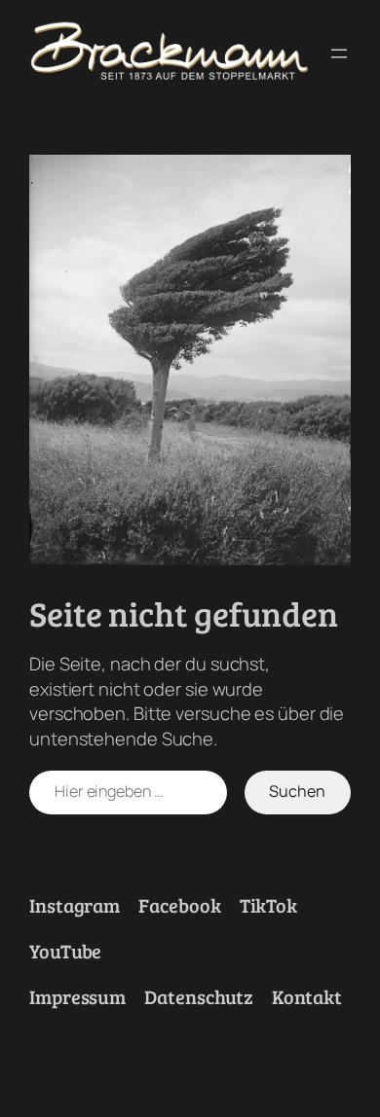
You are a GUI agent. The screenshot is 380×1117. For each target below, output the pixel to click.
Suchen (297, 791)
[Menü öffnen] (339, 53)
